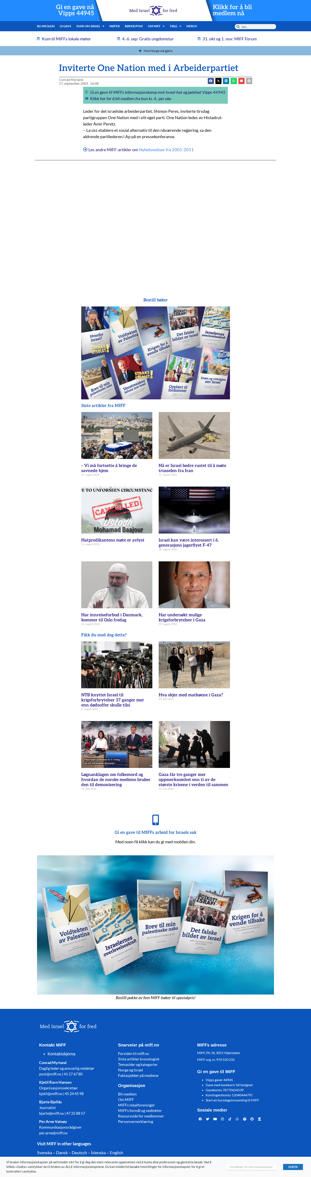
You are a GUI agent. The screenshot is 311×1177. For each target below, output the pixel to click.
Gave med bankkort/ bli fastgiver (229, 1085)
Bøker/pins (134, 26)
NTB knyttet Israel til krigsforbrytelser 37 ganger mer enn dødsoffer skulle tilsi (112, 700)
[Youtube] (215, 1119)
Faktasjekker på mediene (138, 1075)
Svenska (44, 1152)
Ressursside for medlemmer (141, 1116)
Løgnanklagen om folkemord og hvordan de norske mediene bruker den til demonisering (115, 779)
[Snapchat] (252, 1119)
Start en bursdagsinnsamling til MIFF (232, 1100)
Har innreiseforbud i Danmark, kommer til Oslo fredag (111, 617)
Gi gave (65, 26)
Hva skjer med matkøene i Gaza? (191, 695)
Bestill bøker (155, 300)
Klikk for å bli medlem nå (232, 10)
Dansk (62, 1152)
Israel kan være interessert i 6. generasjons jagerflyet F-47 (189, 543)
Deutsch (79, 1152)
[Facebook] (200, 1119)
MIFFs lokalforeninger (136, 1105)
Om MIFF (126, 1099)
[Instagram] (222, 1119)
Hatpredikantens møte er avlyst (112, 540)
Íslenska (98, 1152)
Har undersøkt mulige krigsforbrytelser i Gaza (182, 617)
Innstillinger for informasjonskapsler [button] (251, 1167)
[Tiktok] (230, 1119)
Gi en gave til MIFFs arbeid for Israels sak (156, 832)
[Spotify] (245, 1119)
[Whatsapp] (237, 1119)
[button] (218, 81)
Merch (191, 26)
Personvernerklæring (135, 1121)
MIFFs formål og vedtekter (140, 1110)
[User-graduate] (259, 1119)
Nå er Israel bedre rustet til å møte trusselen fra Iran (192, 468)
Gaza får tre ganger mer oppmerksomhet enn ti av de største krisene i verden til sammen (193, 779)
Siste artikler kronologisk (138, 1059)
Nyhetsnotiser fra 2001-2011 (166, 149)
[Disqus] (155, 220)
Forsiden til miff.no (133, 1053)
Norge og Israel (130, 1070)
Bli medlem (46, 26)
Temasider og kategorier (138, 1064)
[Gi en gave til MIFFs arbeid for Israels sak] (155, 820)
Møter (114, 26)
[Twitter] (208, 1119)
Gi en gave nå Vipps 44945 (75, 10)
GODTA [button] (293, 1167)
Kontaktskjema (61, 1054)
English (116, 1152)
